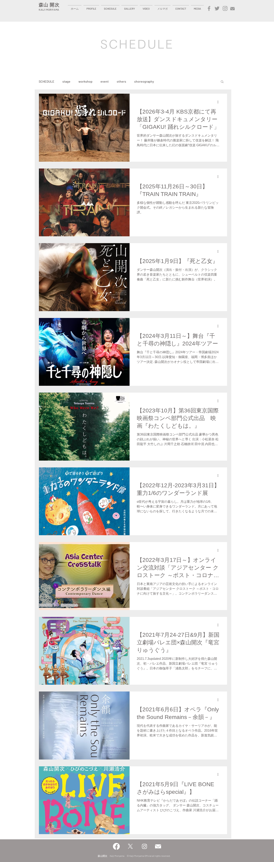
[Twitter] (217, 8)
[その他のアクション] (219, 102)
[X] (130, 846)
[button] (91, 6)
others (121, 81)
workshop (85, 81)
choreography (144, 81)
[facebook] (209, 8)
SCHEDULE (46, 81)
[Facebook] (116, 846)
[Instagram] (225, 8)
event (104, 81)
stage (66, 81)
